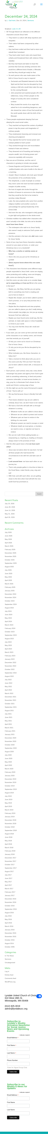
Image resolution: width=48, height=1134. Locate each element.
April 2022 (8, 690)
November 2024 (10, 597)
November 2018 (10, 823)
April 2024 (8, 621)
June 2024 (8, 614)
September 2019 (11, 789)
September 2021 (11, 707)
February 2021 (10, 731)
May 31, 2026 (10, 514)
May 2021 (8, 721)
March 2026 (9, 546)
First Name (11, 1045)
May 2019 (8, 803)
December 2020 (10, 738)
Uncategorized (10, 962)
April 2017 (8, 885)
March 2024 (9, 625)
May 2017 (8, 882)
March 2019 (9, 810)
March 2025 (9, 584)
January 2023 (10, 659)
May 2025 (8, 577)
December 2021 (10, 697)
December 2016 (10, 899)
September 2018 (11, 830)
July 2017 (8, 875)
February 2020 (10, 772)
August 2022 (9, 676)
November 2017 (10, 861)
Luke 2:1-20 (16, 29)
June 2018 (8, 837)
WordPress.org (10, 982)
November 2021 (10, 700)
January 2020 (10, 775)
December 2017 (10, 858)
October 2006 (10, 947)
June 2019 (8, 799)
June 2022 (8, 683)
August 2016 (9, 912)
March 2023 (9, 652)
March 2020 (9, 769)
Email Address (12, 1038)
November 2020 (10, 741)
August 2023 (9, 638)
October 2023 (10, 632)
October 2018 (10, 827)
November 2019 (10, 782)
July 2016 (8, 916)
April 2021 (8, 724)
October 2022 (10, 669)
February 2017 (10, 892)
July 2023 (8, 642)
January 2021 (10, 734)
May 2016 (8, 919)
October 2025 (10, 560)
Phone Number (12, 1060)
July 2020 (8, 755)
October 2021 (10, 704)
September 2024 (11, 604)
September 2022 (11, 673)
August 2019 (9, 793)
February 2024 (10, 628)
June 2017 (8, 878)
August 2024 (9, 608)
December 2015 (10, 933)
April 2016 (8, 923)
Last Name (11, 1053)
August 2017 (9, 871)
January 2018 (10, 854)
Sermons (30, 20)
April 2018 (8, 844)
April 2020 (8, 765)
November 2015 (10, 936)
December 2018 (10, 820)
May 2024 (8, 618)
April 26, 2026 (10, 517)
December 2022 (10, 662)
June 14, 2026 (10, 510)
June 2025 (8, 573)
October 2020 (10, 745)
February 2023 (10, 656)
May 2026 (8, 539)
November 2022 (10, 666)
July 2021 (8, 714)
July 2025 (8, 570)
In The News (9, 956)
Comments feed (10, 978)
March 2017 (9, 888)
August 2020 (9, 751)
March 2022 (9, 693)
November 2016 (10, 902)
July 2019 (8, 796)
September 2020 (11, 748)
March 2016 (9, 926)
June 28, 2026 (10, 507)
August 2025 (9, 567)
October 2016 (10, 906)
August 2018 (9, 834)
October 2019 (10, 786)
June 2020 (8, 758)
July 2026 (8, 532)
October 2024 (10, 601)
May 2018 (8, 841)
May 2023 (8, 645)
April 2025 (8, 580)
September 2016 (11, 909)
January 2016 (10, 930)
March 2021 (9, 728)
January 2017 (10, 895)
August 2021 (9, 710)
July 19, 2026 (9, 503)
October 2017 (10, 864)
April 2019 (8, 806)
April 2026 (8, 543)
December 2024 (10, 594)
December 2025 (10, 553)
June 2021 (8, 717)
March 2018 (9, 847)
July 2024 (8, 611)
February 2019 (10, 813)
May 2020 (8, 762)
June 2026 (8, 536)
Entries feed (9, 975)
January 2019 (10, 816)
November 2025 (10, 556)
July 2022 (8, 679)
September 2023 (11, 635)
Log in (7, 971)
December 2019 (10, 779)
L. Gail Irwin (11, 20)
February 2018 (10, 851)
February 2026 (10, 549)
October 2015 (10, 940)
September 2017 (11, 868)
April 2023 (8, 649)
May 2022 (8, 686)
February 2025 (10, 587)
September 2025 (11, 563)
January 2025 (10, 591)
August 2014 (9, 943)
